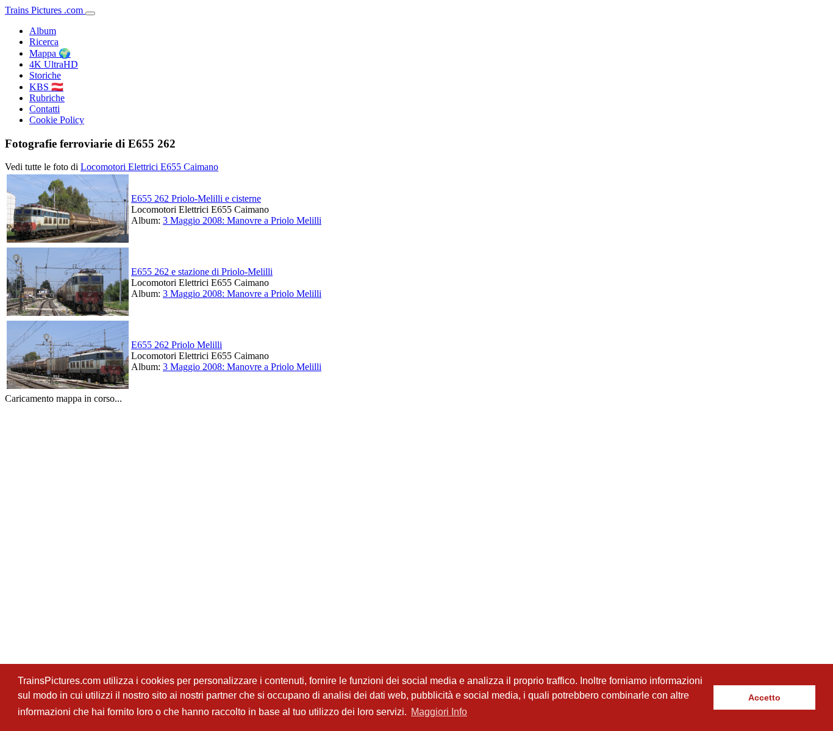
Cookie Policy (56, 120)
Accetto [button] (764, 697)
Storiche (45, 75)
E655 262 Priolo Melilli (176, 345)
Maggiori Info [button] (439, 712)
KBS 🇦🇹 (46, 87)
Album (42, 31)
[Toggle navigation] (90, 13)
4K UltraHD (53, 64)
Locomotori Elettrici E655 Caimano (149, 167)
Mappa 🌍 (50, 53)
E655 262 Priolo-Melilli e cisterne (196, 198)
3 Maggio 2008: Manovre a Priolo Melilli (242, 220)
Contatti (44, 109)
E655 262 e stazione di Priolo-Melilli (202, 271)
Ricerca (44, 42)
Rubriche (47, 98)
